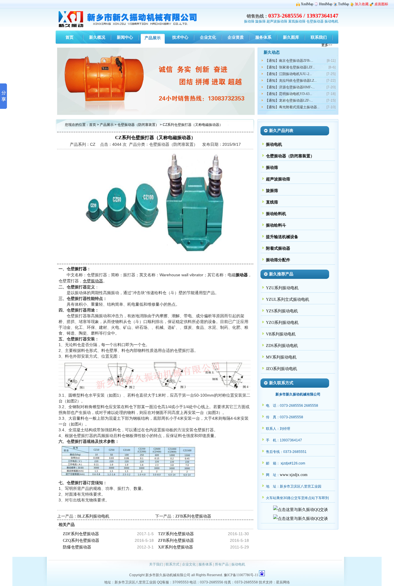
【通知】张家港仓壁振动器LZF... (290, 67)
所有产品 (222, 564)
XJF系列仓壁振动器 (175, 547)
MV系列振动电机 (281, 357)
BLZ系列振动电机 (93, 516)
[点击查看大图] (155, 260)
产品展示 (107, 125)
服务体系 (205, 564)
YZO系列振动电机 (282, 322)
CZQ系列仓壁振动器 (81, 540)
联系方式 (172, 564)
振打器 (81, 269)
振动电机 (331, 21)
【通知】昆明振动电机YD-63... (288, 94)
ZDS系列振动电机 (282, 346)
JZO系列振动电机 (281, 369)
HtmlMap (325, 4)
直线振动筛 (296, 21)
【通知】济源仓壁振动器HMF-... (290, 87)
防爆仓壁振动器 (77, 547)
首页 (92, 125)
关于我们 (156, 564)
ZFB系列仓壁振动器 (193, 516)
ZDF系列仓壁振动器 (81, 534)
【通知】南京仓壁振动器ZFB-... (289, 61)
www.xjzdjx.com (293, 475)
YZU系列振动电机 (282, 288)
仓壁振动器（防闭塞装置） (138, 125)
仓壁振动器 (315, 21)
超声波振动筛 (277, 21)
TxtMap (343, 4)
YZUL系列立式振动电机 (287, 299)
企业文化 (189, 564)
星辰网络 (283, 582)
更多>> (326, 45)
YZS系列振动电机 (282, 311)
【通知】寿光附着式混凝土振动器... (292, 107)
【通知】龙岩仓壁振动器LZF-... (289, 100)
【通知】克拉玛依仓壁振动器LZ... (291, 81)
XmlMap (307, 4)
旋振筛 (260, 21)
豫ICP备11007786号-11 (241, 575)
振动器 (242, 275)
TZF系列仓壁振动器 (176, 534)
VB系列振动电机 (281, 334)
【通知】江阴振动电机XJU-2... (288, 74)
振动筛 (249, 21)
